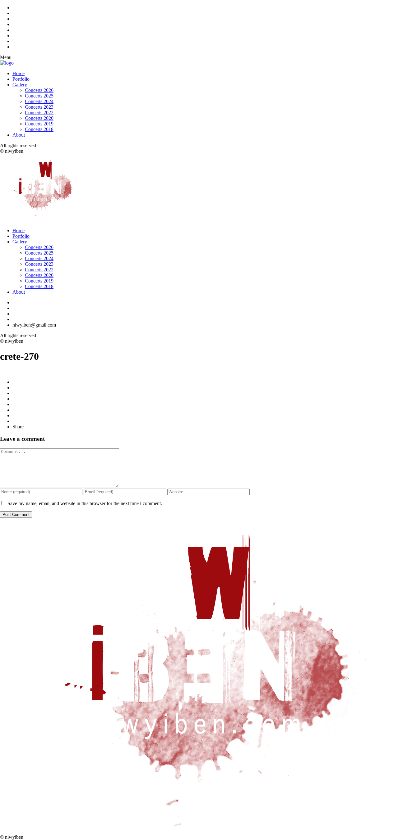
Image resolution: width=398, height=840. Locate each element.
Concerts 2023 (39, 107)
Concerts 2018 (39, 129)
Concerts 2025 (39, 95)
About (18, 135)
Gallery (19, 84)
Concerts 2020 (39, 118)
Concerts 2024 (39, 101)
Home (18, 73)
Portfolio (21, 79)
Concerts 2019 (39, 123)
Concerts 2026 (39, 90)
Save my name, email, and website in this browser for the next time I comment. (84, 503)
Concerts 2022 (39, 112)
